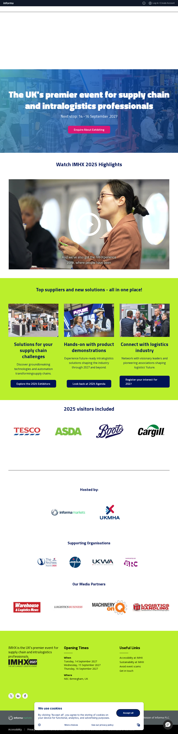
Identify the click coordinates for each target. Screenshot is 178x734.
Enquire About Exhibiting (89, 130)
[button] (168, 725)
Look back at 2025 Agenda (89, 384)
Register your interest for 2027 (141, 381)
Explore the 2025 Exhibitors (33, 384)
